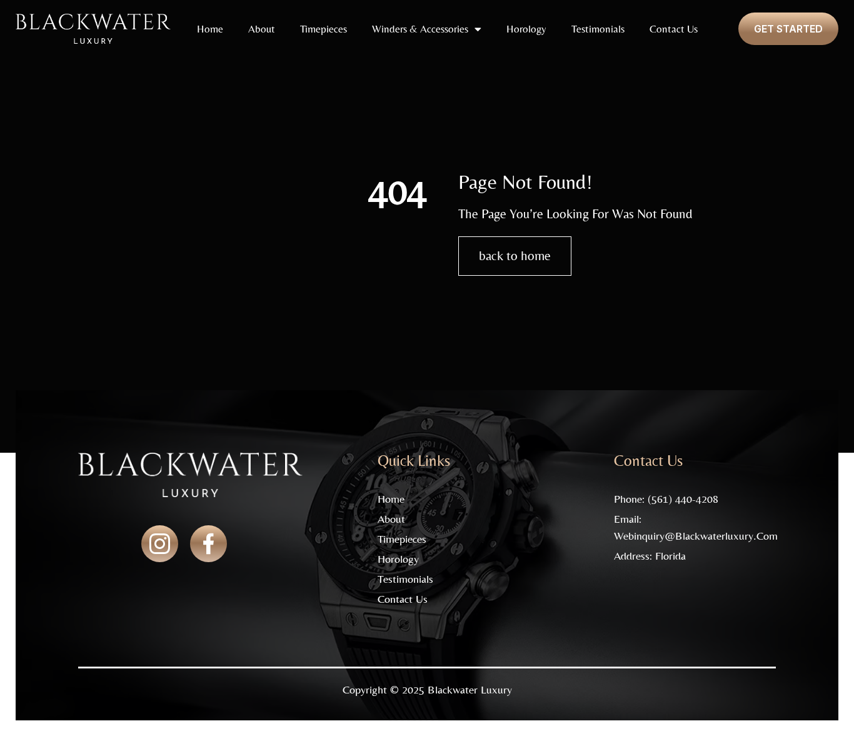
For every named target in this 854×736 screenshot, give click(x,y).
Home (210, 29)
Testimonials (598, 29)
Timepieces (323, 29)
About (261, 29)
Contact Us (674, 29)
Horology (526, 29)
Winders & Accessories (420, 29)
